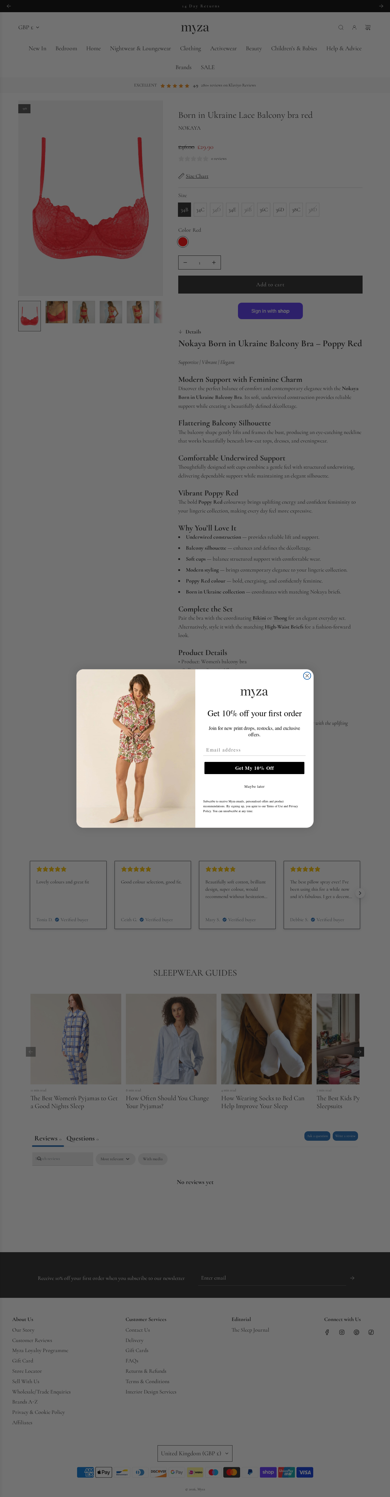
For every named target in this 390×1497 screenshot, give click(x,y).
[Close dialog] (307, 675)
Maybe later (254, 786)
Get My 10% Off (254, 767)
